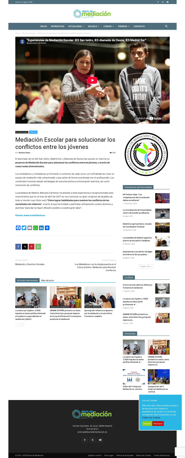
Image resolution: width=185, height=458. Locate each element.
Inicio (43, 26)
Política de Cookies (143, 455)
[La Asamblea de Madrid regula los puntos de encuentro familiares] (162, 241)
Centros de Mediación (23, 307)
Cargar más (145, 266)
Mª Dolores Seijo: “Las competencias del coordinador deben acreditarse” (136, 197)
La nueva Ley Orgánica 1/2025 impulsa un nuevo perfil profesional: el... (135, 302)
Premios (122, 26)
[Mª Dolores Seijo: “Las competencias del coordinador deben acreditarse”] (162, 198)
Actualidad (75, 26)
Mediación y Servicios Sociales (30, 264)
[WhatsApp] (38, 247)
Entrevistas (57, 26)
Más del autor (47, 280)
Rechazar (157, 423)
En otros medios (28, 33)
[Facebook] (158, 2)
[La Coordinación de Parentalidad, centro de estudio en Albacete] (162, 214)
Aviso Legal (108, 455)
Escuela (92, 26)
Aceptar (147, 423)
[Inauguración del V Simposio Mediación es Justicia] (159, 376)
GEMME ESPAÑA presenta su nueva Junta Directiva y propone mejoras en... (137, 317)
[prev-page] (17, 325)
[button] (166, 26)
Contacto (139, 26)
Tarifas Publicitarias (162, 455)
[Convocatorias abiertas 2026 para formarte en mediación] (162, 289)
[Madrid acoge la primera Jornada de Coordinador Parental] (162, 227)
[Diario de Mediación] (92, 13)
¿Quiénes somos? (95, 455)
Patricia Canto (24, 153)
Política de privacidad (124, 455)
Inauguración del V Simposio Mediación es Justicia (158, 389)
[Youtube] (167, 2)
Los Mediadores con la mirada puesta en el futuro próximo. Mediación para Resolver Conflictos (95, 267)
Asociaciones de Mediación (60, 307)
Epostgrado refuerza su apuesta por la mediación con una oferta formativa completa (98, 313)
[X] (163, 2)
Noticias (33, 132)
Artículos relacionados (27, 280)
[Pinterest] (31, 247)
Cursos (107, 26)
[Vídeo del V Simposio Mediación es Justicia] (134, 376)
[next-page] (22, 325)
